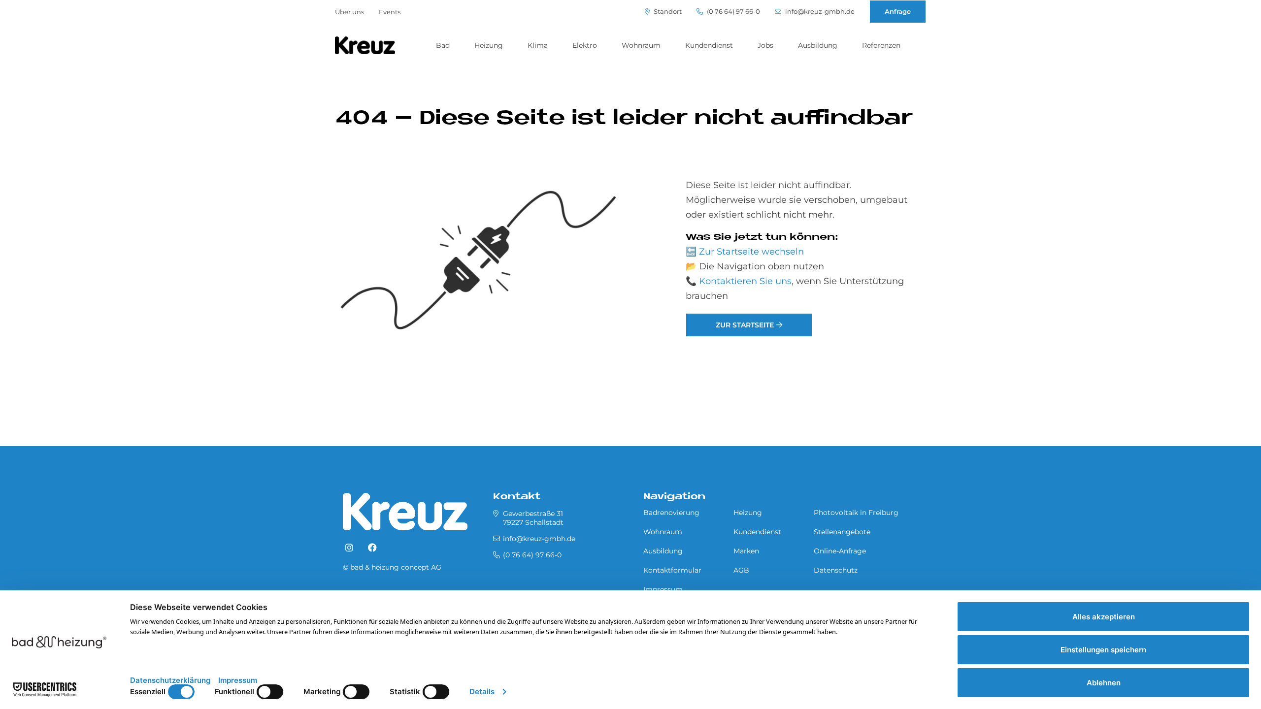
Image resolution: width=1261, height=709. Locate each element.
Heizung (488, 45)
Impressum (663, 589)
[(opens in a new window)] (349, 548)
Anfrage (898, 11)
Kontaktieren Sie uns (745, 281)
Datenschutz (836, 570)
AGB (741, 570)
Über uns (349, 12)
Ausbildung (817, 45)
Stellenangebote (842, 531)
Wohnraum (641, 45)
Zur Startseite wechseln (751, 251)
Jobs (765, 45)
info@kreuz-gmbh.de (819, 11)
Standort (667, 11)
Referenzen (881, 45)
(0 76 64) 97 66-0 (732, 11)
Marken (746, 551)
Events (389, 12)
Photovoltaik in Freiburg (856, 512)
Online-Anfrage (840, 551)
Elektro (584, 45)
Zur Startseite (745, 325)
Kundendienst (709, 45)
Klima (538, 45)
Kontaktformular (672, 570)
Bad (443, 45)
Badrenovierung (671, 512)
